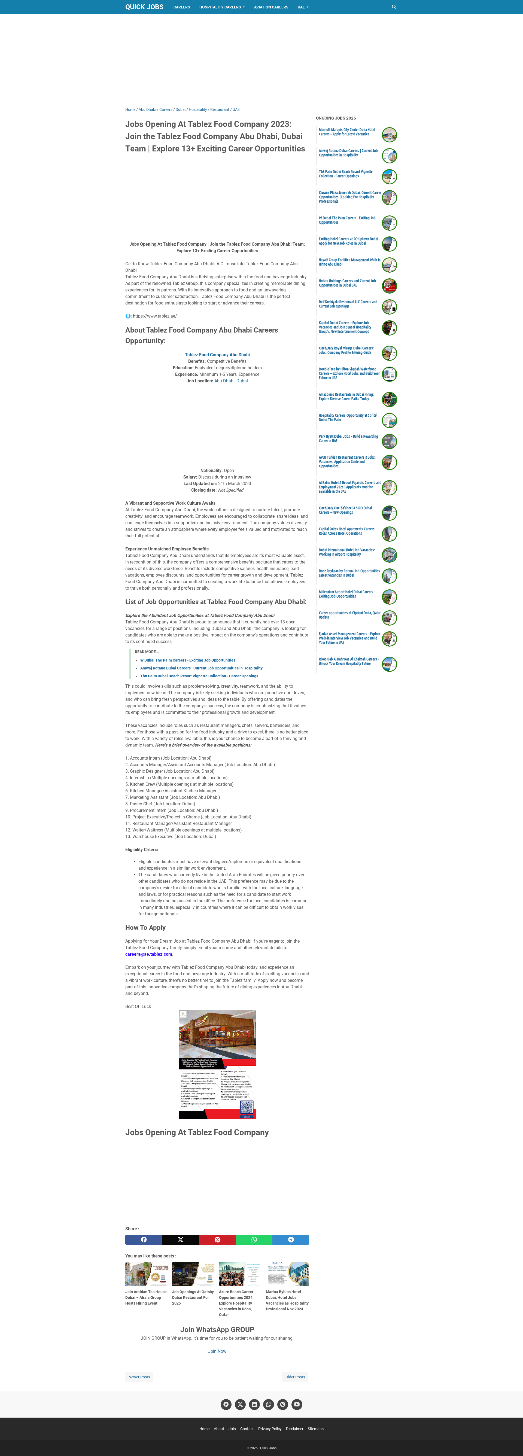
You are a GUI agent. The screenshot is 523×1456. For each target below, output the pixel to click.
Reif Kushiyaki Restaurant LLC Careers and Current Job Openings (348, 304)
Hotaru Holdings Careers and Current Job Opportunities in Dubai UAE (347, 283)
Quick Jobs (144, 7)
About (219, 1429)
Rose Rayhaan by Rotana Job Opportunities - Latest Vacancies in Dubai (350, 573)
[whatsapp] (254, 1240)
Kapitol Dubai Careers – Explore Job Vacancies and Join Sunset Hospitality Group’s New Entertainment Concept (345, 327)
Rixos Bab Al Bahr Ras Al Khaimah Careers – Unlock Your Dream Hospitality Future (349, 661)
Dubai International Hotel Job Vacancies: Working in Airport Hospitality (347, 552)
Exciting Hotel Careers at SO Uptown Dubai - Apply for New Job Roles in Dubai (349, 241)
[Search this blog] (394, 7)
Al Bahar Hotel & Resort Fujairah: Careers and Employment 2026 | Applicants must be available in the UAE (350, 487)
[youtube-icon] (296, 1404)
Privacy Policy (270, 1429)
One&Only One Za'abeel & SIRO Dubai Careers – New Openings (345, 510)
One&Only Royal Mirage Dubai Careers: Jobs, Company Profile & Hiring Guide (346, 350)
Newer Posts (139, 1377)
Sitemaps (316, 1429)
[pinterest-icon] (282, 1404)
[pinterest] (217, 1240)
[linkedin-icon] (254, 1404)
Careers (182, 7)
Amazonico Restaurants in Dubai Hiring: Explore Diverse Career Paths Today (346, 396)
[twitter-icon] (240, 1404)
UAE (301, 7)
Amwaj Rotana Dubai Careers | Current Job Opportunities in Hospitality (201, 668)
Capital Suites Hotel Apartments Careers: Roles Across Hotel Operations (347, 531)
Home (204, 1429)
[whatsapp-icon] (268, 1404)
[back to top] (512, 1443)
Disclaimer (294, 1429)
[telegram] (290, 1240)
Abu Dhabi (224, 380)
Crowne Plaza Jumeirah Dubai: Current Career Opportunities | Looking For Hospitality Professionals (350, 196)
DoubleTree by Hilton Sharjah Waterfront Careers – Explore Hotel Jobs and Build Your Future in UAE (349, 373)
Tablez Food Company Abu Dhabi (217, 354)
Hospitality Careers (220, 7)
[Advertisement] (261, 60)
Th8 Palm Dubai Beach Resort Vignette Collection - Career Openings (199, 676)
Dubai (242, 380)
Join (232, 1429)
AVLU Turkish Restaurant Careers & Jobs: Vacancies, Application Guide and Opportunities (347, 461)
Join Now (217, 1351)
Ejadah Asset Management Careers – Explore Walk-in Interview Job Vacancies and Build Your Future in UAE (350, 638)
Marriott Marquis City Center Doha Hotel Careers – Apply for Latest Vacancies (347, 131)
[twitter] (180, 1240)
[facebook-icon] (226, 1404)
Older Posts (295, 1377)
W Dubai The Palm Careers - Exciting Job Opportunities (187, 660)
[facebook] (143, 1240)
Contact (247, 1429)
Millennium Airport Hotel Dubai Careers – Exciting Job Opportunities (347, 594)
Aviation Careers (271, 7)
